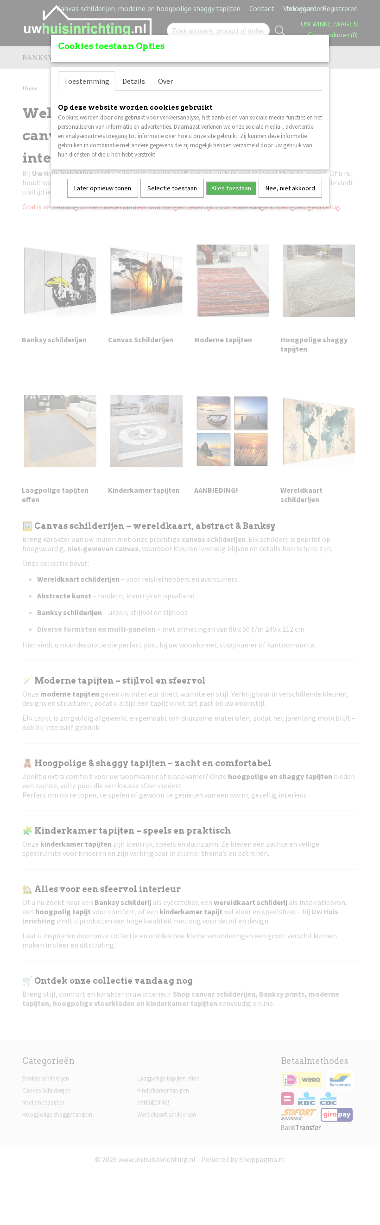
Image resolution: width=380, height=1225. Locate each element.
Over (165, 81)
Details (133, 81)
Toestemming (86, 81)
